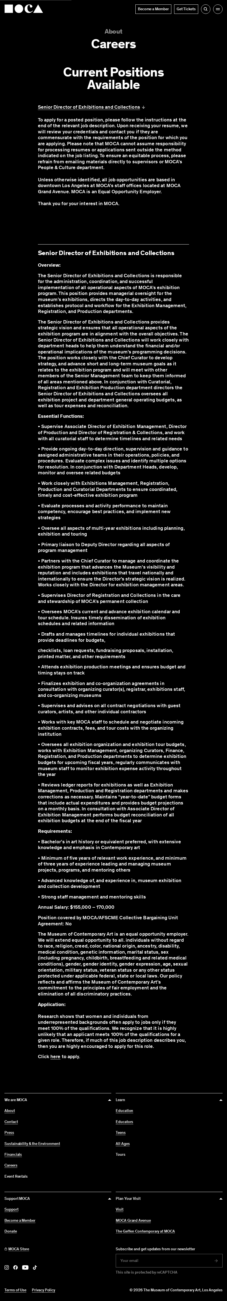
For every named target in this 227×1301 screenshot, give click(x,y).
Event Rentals (16, 1176)
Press (9, 1133)
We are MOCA (15, 1100)
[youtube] (25, 1267)
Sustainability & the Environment (32, 1144)
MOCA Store (18, 1249)
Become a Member (19, 1220)
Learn (120, 1100)
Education (124, 1111)
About (113, 31)
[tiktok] (35, 1267)
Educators (124, 1122)
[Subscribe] (216, 1260)
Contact (11, 1122)
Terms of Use (15, 1290)
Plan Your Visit (128, 1198)
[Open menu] (218, 9)
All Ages (123, 1144)
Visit (119, 1209)
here (55, 1056)
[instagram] (6, 1267)
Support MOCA (17, 1198)
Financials (13, 1154)
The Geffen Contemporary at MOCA (145, 1231)
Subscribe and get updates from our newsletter (155, 1249)
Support (11, 1209)
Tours (120, 1154)
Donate (10, 1231)
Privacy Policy (43, 1290)
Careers (10, 1165)
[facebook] (15, 1267)
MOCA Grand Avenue (133, 1220)
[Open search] (205, 9)
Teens (121, 1133)
